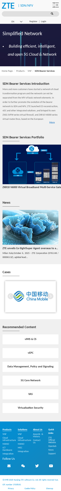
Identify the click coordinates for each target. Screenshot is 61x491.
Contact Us (36, 441)
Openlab (52, 446)
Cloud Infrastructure (9, 439)
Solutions (22, 429)
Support (52, 453)
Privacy (11, 489)
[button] (8, 228)
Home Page (7, 71)
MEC (20, 448)
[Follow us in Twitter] (36, 465)
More (52, 122)
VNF (30, 71)
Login (43, 21)
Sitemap (49, 489)
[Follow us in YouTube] (51, 465)
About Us (37, 429)
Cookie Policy (30, 489)
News (51, 450)
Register (33, 21)
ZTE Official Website (52, 440)
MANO (6, 444)
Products (20, 71)
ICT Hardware (7, 449)
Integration (8, 454)
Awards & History (38, 435)
